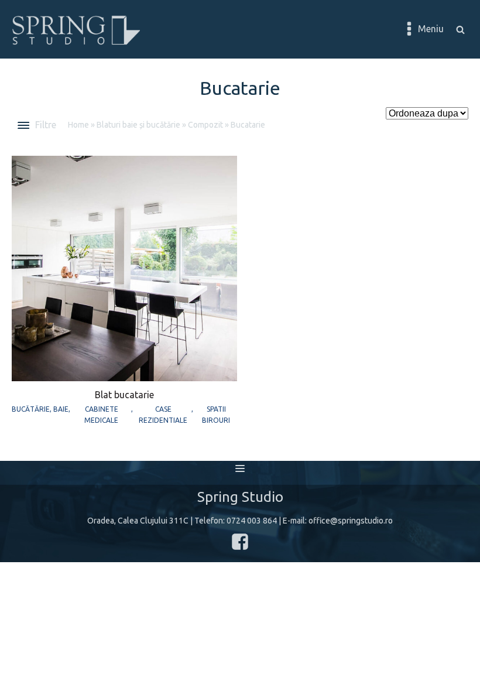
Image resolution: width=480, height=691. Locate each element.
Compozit (205, 124)
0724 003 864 (252, 520)
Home (78, 124)
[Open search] (460, 30)
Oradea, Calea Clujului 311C (137, 520)
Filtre (45, 124)
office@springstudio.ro (350, 520)
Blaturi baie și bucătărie (138, 124)
